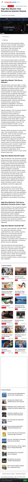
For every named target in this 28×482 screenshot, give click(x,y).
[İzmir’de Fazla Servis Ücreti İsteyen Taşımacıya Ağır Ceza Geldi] (14, 434)
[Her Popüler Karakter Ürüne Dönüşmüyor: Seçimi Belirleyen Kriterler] (7, 317)
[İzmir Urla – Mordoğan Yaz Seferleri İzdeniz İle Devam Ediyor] (14, 441)
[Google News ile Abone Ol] (5, 36)
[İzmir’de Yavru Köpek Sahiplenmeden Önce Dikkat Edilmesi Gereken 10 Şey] (7, 288)
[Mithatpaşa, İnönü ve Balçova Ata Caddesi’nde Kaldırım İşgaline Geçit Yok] (20, 332)
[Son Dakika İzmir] (12, 2)
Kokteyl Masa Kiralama (20, 473)
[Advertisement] (14, 372)
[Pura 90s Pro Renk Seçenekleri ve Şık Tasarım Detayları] (20, 288)
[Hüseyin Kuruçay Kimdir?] (20, 317)
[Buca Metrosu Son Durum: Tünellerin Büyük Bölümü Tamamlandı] (14, 460)
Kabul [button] (25, 480)
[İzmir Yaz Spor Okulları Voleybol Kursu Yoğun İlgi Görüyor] (14, 467)
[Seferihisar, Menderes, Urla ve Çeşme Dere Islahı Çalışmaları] (7, 347)
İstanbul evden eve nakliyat (8, 473)
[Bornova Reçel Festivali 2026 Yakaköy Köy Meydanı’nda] (14, 428)
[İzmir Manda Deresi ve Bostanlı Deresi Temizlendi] (14, 454)
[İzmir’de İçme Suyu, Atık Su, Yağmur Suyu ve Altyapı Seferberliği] (14, 447)
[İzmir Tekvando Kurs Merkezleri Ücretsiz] (20, 347)
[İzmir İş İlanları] (7, 274)
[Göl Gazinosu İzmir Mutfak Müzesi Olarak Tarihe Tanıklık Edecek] (20, 303)
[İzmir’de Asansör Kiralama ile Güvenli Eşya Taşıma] (20, 274)
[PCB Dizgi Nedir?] (7, 303)
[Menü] (2, 2)
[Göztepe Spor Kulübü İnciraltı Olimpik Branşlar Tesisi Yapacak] (7, 332)
